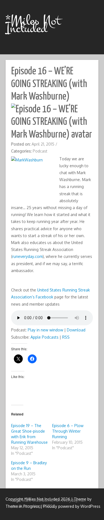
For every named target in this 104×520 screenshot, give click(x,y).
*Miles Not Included (33, 24)
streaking (32, 506)
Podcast (40, 151)
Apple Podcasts (45, 337)
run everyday (66, 500)
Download (76, 330)
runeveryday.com (27, 256)
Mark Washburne (37, 500)
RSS (66, 337)
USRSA (49, 506)
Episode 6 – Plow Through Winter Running (67, 431)
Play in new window (45, 330)
